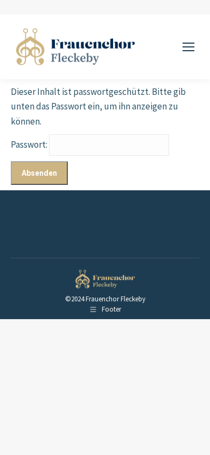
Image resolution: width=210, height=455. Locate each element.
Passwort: (30, 144)
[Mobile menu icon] (188, 47)
